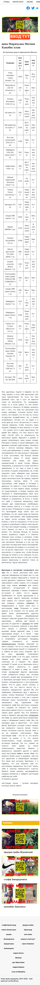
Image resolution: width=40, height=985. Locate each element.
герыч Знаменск (28, 944)
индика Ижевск (18, 967)
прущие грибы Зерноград (28, 927)
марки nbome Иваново (18, 955)
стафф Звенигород (9, 925)
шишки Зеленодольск (9, 936)
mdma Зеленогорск (8, 930)
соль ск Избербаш (18, 972)
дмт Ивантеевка (18, 962)
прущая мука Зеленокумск (9, 946)
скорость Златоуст (28, 939)
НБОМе (30, 2)
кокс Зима (28, 934)
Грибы (6, 2)
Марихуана (18, 2)
